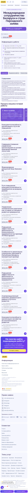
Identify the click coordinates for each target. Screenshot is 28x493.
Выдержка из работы (14, 73)
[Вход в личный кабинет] (10, 2)
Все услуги (3, 5)
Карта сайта (5, 365)
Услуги (3, 428)
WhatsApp (6, 403)
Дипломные (10, 5)
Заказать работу (8, 491)
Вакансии (4, 372)
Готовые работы (6, 431)
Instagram (6, 400)
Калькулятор (5, 437)
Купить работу (21, 491)
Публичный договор (7, 368)
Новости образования (7, 442)
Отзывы (4, 370)
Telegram (6, 405)
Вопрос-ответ (5, 440)
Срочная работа (6, 435)
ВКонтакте (7, 408)
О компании (5, 375)
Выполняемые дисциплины (9, 444)
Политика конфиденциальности (10, 363)
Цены (3, 433)
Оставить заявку (14, 350)
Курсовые (17, 5)
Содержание (4, 73)
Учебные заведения (7, 447)
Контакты (4, 449)
